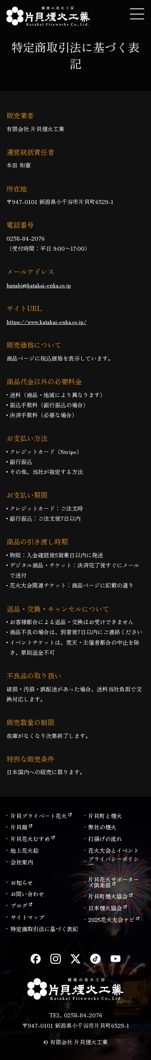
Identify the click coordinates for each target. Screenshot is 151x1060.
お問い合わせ (27, 894)
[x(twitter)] (75, 959)
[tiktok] (95, 959)
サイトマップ (27, 917)
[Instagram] (55, 959)
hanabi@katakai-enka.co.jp (38, 285)
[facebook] (36, 959)
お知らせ (21, 882)
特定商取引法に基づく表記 (44, 929)
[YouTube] (115, 959)
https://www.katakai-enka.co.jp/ (46, 322)
